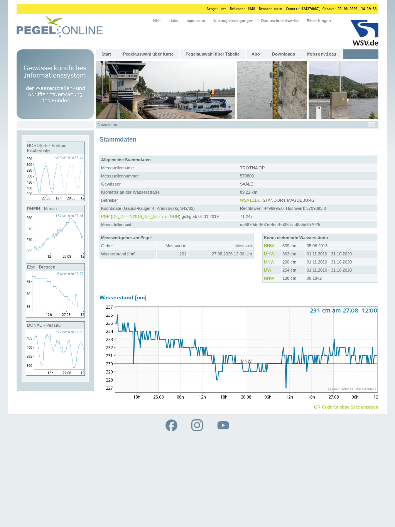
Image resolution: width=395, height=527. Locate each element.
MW (267, 270)
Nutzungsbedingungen (233, 21)
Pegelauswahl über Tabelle (213, 54)
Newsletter (108, 124)
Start (106, 54)
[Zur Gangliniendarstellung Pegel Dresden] (55, 315)
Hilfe (157, 21)
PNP (105, 216)
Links (173, 21)
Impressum (195, 21)
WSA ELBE (250, 200)
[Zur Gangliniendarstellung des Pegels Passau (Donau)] (55, 374)
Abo (256, 54)
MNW (269, 262)
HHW (269, 245)
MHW (269, 254)
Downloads (283, 54)
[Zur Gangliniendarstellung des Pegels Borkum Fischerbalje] (55, 199)
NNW (269, 278)
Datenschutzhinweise (280, 21)
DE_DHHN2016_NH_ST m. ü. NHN (145, 216)
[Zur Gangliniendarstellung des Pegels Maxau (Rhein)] (55, 257)
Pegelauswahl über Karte (148, 54)
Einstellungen (319, 21)
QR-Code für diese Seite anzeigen (346, 407)
